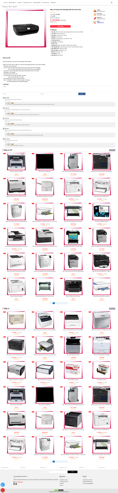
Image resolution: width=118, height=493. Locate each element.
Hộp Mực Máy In (12, 2)
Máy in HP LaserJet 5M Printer (45, 171)
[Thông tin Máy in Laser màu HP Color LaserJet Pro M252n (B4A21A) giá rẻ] (16, 261)
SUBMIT (72, 471)
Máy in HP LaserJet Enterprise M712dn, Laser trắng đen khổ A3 (45, 246)
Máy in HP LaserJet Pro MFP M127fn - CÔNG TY (101, 271)
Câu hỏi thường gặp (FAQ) (88, 483)
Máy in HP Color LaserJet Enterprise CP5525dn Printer (101, 171)
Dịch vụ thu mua (45, 2)
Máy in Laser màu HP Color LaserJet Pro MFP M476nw (73, 271)
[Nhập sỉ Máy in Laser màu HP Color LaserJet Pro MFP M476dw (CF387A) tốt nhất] (101, 236)
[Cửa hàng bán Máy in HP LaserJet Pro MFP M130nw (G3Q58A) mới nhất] (101, 186)
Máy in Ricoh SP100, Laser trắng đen (45, 379)
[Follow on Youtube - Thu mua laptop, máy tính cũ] (16, 484)
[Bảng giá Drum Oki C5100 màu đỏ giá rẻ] (101, 370)
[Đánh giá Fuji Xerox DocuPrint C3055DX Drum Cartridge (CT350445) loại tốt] (16, 320)
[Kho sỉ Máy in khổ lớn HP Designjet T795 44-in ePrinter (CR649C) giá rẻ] (73, 211)
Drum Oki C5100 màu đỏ (101, 379)
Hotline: (19, 482)
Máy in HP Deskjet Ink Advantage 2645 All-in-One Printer (16, 246)
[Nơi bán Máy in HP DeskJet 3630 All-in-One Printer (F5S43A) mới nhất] (101, 286)
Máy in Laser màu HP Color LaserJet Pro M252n (16, 271)
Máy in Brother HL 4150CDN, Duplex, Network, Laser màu (73, 429)
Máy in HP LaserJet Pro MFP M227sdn (73, 196)
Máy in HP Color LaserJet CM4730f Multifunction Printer (73, 171)
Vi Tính (5, 2)
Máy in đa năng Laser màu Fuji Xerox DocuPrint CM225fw (45, 329)
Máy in (6, 308)
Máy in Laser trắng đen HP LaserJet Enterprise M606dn (44, 271)
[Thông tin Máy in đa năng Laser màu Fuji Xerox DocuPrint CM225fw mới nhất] (44, 320)
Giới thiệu (62, 483)
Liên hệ (61, 485)
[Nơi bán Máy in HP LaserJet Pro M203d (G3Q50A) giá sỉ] (16, 286)
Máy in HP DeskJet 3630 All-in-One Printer (102, 296)
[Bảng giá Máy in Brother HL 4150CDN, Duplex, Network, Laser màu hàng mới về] (73, 420)
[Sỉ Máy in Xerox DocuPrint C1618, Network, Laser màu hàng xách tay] (101, 320)
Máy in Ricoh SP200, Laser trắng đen (16, 379)
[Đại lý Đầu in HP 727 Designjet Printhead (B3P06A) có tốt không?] (101, 211)
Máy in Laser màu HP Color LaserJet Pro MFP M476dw (101, 246)
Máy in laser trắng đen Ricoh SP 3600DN (101, 354)
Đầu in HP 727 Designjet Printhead (101, 221)
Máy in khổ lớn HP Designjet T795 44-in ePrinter (73, 221)
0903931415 (100, 22)
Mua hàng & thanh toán (87, 481)
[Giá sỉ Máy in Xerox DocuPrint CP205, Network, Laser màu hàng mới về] (16, 345)
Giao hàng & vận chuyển (87, 479)
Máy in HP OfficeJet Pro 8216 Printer (73, 296)
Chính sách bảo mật (64, 481)
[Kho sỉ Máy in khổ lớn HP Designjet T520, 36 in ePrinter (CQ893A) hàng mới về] (73, 236)
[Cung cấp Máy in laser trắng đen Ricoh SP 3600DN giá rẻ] (101, 345)
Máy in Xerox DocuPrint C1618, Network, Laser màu (102, 329)
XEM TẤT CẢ (112, 150)
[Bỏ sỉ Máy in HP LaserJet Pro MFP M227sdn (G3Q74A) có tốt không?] (73, 186)
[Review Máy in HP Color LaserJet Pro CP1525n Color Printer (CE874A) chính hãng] (16, 186)
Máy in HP (58, 17)
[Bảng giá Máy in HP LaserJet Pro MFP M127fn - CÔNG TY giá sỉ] (101, 261)
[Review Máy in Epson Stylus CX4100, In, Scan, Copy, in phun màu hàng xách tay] (44, 345)
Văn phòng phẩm (36, 2)
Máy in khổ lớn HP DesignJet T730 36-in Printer (45, 296)
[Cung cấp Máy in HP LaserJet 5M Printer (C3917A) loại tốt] (44, 161)
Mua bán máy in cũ (27, 2)
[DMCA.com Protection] (59, 490)
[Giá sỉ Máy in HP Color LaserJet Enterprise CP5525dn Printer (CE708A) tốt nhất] (101, 161)
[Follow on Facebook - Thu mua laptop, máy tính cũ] (14, 484)
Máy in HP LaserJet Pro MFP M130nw (101, 196)
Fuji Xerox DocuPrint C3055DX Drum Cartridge (16, 329)
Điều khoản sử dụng (64, 479)
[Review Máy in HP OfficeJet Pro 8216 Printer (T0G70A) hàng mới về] (73, 286)
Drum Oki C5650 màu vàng (73, 379)
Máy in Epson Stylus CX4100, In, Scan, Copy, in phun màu (45, 354)
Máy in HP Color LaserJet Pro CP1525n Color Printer (16, 196)
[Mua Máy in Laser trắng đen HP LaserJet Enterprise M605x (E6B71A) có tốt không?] (16, 211)
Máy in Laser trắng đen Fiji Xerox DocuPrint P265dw (73, 329)
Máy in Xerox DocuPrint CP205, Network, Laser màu (16, 354)
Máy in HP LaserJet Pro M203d (16, 296)
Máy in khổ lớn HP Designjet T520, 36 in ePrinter (73, 246)
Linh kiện (19, 2)
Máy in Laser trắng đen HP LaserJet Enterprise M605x (16, 221)
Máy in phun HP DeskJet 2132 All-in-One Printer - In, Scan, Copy (45, 221)
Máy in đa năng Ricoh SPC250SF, (73, 354)
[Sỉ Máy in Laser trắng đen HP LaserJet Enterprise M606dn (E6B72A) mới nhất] (44, 261)
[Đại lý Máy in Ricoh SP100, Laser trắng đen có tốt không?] (44, 370)
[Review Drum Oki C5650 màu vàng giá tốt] (73, 370)
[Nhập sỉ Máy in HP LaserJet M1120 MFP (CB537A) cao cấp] (16, 161)
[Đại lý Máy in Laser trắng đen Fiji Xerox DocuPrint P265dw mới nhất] (73, 320)
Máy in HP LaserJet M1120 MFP (16, 171)
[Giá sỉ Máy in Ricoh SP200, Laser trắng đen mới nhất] (16, 370)
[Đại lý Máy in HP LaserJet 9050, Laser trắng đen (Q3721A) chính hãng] (44, 186)
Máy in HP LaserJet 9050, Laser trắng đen (45, 196)
